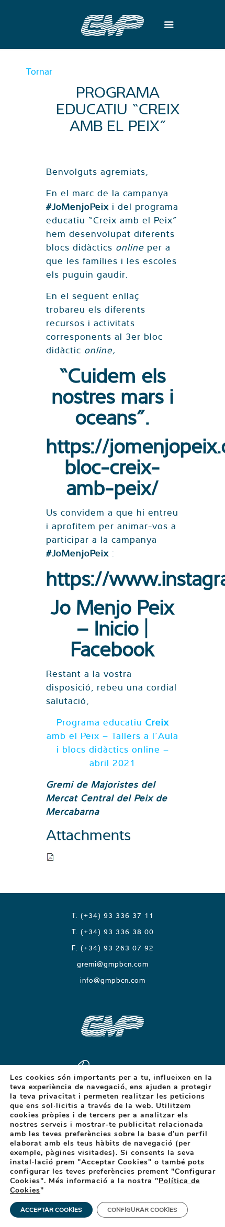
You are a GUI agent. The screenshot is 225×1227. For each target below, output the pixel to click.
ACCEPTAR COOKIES (51, 1210)
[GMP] (112, 24)
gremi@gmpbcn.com (113, 964)
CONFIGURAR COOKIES (142, 1210)
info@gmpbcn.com (112, 980)
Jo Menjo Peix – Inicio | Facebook (112, 627)
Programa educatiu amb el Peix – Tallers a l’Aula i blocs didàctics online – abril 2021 (112, 742)
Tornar (39, 71)
